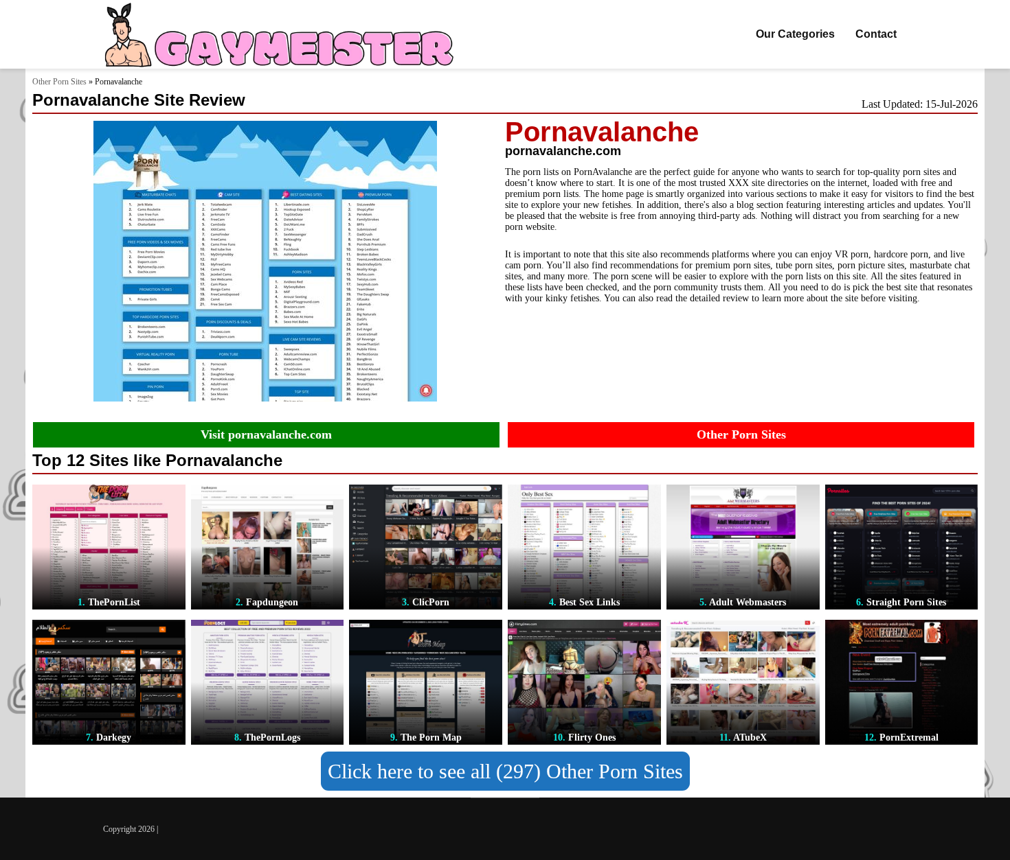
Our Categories (795, 34)
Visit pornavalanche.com (266, 434)
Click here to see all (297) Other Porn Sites (505, 771)
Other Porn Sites (59, 81)
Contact (876, 34)
